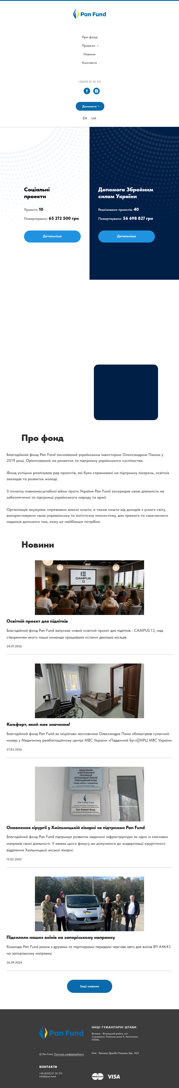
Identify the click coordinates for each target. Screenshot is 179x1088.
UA (93, 118)
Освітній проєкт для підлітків (37, 621)
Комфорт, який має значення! (38, 724)
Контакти (89, 63)
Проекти (89, 46)
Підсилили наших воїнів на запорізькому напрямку (61, 937)
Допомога (89, 106)
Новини (89, 54)
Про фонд (89, 37)
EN (85, 118)
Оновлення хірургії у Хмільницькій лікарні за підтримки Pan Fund (76, 827)
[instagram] (96, 91)
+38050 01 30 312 (89, 81)
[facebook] (87, 91)
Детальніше (52, 236)
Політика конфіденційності (69, 1054)
